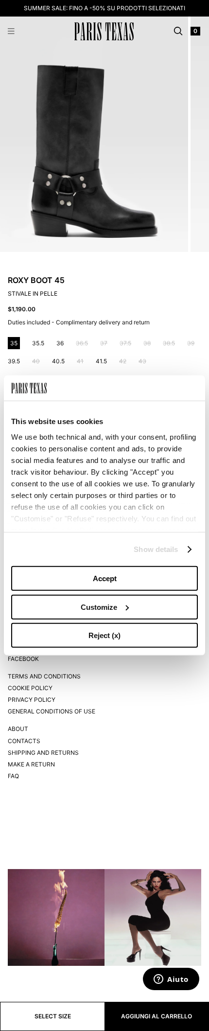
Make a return (31, 764)
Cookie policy (30, 688)
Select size (53, 1016)
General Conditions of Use (51, 711)
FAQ (13, 776)
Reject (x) (104, 635)
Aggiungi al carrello (156, 1016)
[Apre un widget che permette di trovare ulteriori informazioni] (171, 980)
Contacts (24, 741)
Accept (105, 578)
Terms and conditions (44, 676)
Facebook (23, 658)
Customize (99, 607)
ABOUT (18, 728)
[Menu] (11, 31)
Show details (156, 549)
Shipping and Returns (43, 752)
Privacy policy (31, 699)
